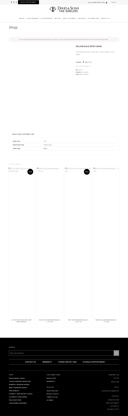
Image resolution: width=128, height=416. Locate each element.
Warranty (47, 362)
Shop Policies (52, 391)
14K (44, 141)
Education (51, 378)
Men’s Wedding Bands (18, 387)
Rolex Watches (15, 400)
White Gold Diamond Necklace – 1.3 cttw (106, 321)
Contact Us (30, 362)
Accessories (85, 72)
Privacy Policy (53, 394)
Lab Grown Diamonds (18, 403)
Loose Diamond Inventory (20, 381)
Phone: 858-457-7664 (67, 362)
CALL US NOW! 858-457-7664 (96, 2)
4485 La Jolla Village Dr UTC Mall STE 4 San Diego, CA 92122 (112, 406)
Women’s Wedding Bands (19, 384)
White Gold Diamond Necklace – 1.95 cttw (50, 321)
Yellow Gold (47, 145)
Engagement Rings (17, 378)
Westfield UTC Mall (113, 400)
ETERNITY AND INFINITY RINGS (21, 394)
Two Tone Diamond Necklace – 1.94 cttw (78, 321)
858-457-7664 (115, 382)
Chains (81, 74)
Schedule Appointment (93, 362)
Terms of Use (52, 397)
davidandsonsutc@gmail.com (110, 391)
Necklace (85, 74)
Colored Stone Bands (18, 397)
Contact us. (87, 66)
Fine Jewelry (14, 391)
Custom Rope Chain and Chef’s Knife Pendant (22, 321)
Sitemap (50, 400)
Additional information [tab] (23, 134)
